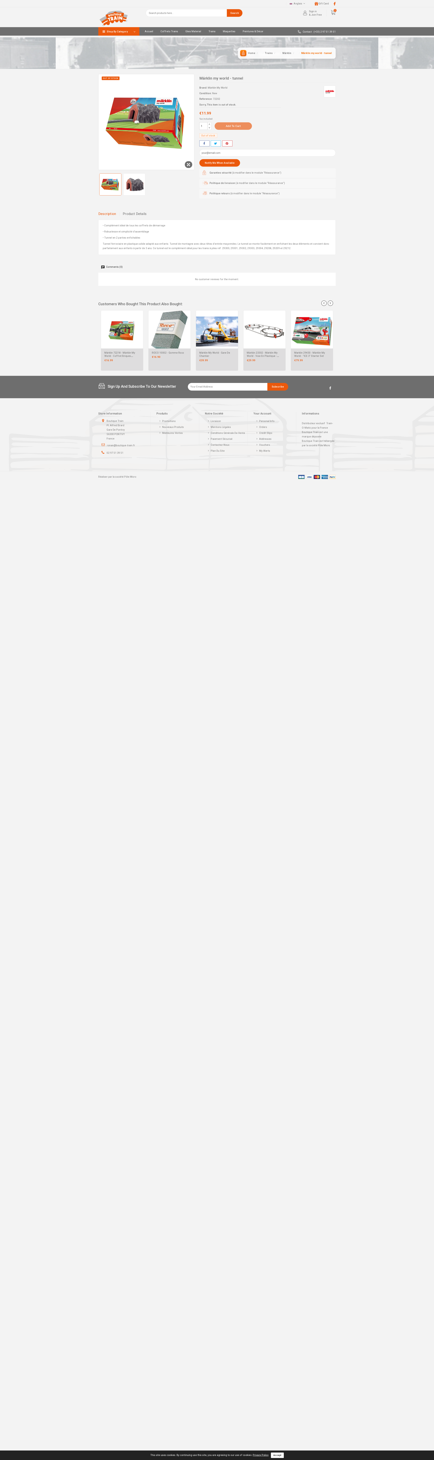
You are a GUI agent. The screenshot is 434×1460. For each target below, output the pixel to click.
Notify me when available (220, 163)
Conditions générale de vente (228, 433)
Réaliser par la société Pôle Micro (117, 476)
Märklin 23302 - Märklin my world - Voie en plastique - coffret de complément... (262, 356)
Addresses (265, 439)
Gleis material (193, 31)
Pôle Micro (324, 445)
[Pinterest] (227, 143)
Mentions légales (221, 427)
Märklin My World (217, 87)
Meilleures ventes (172, 433)
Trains (212, 31)
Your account (262, 413)
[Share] (204, 143)
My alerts (264, 450)
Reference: (205, 99)
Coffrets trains (169, 31)
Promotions (169, 421)
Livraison (216, 421)
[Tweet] (216, 143)
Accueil (149, 31)
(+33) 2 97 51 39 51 (325, 31)
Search (234, 13)
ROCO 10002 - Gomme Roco (168, 352)
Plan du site (218, 450)
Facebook (330, 389)
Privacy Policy (261, 1455)
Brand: (203, 87)
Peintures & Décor (253, 31)
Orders (263, 427)
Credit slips (265, 433)
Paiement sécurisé (222, 439)
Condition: (205, 93)
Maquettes (229, 31)
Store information (110, 413)
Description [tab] (107, 214)
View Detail (141, 322)
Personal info (267, 421)
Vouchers (264, 445)
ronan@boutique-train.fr (121, 445)
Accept (277, 1455)
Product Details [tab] (134, 214)
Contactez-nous (220, 445)
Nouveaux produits (173, 427)
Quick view (141, 315)
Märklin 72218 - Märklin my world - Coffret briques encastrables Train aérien (119, 356)
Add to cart (233, 126)
